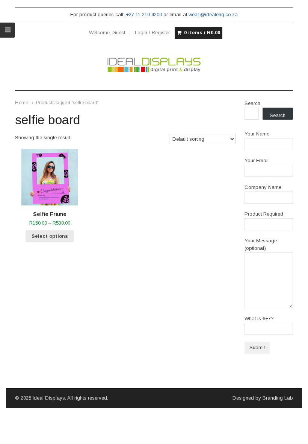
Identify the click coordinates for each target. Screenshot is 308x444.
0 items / (202, 32)
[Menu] (7, 30)
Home (21, 102)
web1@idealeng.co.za (213, 14)
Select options (50, 236)
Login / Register (152, 32)
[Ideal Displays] (154, 65)
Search (252, 103)
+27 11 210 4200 (144, 14)
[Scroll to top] (293, 433)
